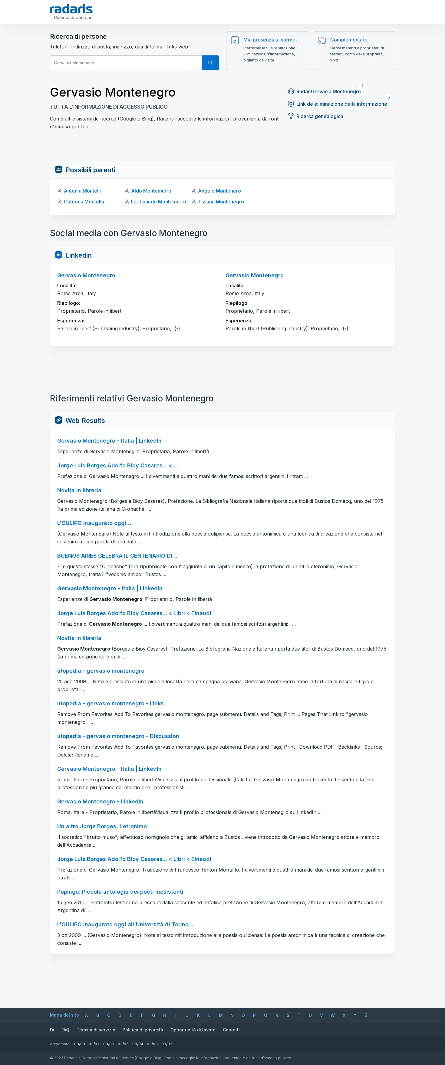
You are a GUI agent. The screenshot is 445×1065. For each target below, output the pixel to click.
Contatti (231, 1029)
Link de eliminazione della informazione (341, 104)
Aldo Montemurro (151, 191)
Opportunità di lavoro (193, 1029)
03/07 (94, 1044)
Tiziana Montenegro (221, 202)
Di (52, 1029)
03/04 (137, 1044)
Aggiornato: (60, 1044)
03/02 (166, 1044)
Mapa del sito (64, 1014)
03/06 (108, 1044)
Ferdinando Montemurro (158, 202)
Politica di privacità (143, 1029)
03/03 (152, 1044)
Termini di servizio (96, 1029)
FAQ (65, 1029)
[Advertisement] (222, 147)
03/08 (79, 1044)
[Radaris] (71, 8)
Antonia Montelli (82, 191)
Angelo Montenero (219, 191)
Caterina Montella (84, 202)
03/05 (123, 1044)
